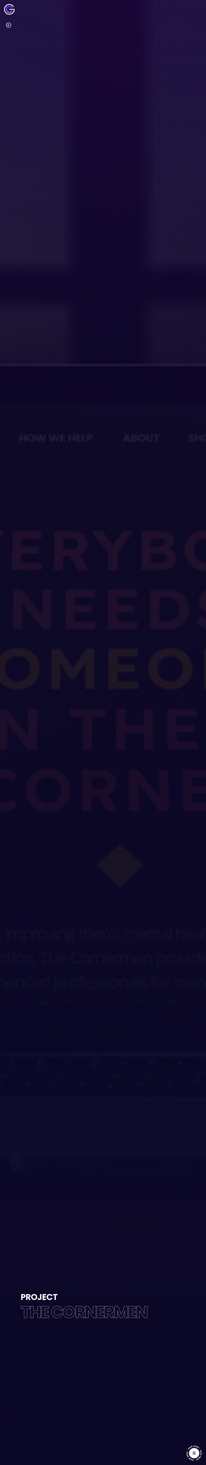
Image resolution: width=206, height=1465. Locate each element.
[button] (194, 1453)
